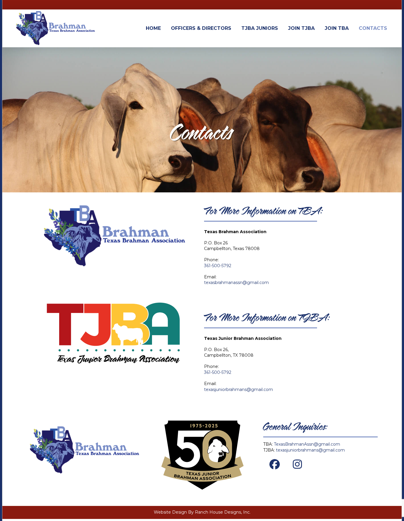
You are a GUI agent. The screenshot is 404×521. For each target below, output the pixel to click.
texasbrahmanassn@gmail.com (236, 282)
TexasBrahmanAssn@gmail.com (307, 444)
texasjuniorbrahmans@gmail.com (238, 389)
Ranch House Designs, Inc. (223, 512)
